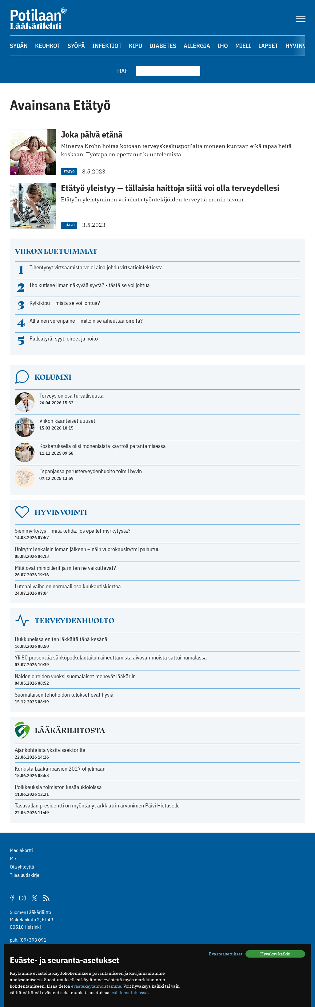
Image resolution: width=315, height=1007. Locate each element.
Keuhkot (47, 45)
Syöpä (76, 45)
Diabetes (163, 45)
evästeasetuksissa (129, 992)
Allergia (197, 45)
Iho (222, 45)
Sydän (19, 45)
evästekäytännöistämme (96, 986)
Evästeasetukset (225, 954)
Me (13, 858)
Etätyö (69, 171)
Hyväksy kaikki (275, 954)
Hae (122, 71)
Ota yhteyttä (22, 867)
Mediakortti (21, 850)
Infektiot (107, 45)
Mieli (243, 45)
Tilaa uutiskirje (24, 875)
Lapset (268, 45)
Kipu (135, 45)
